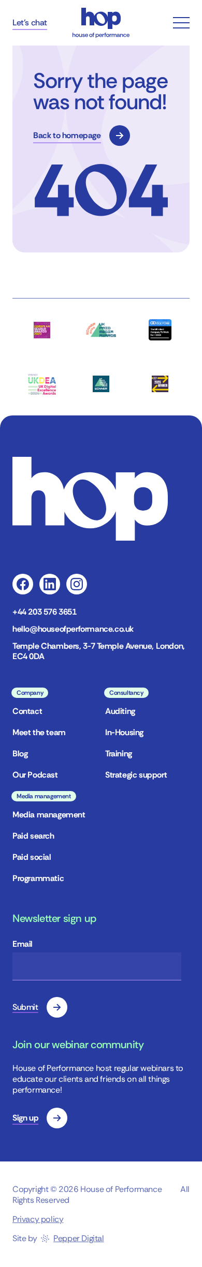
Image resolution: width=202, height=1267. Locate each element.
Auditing (120, 711)
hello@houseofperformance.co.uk (73, 629)
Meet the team (39, 732)
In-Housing (124, 732)
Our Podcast (35, 774)
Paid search (33, 835)
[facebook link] (22, 584)
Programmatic (38, 878)
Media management (48, 814)
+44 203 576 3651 (44, 612)
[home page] (101, 23)
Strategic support (136, 774)
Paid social (31, 857)
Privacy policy (37, 1219)
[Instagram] (76, 584)
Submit (25, 1007)
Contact (27, 711)
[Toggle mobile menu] (181, 22)
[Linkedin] (49, 584)
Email (22, 943)
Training (118, 753)
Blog (19, 753)
